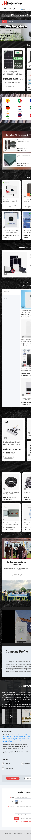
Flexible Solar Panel (16, 738)
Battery (14, 736)
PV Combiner (19, 736)
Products (12, 22)
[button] (30, 38)
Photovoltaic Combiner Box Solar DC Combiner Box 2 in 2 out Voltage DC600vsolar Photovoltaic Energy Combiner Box (10, 523)
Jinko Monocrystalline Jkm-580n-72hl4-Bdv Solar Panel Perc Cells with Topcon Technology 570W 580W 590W (13, 72)
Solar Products (15, 735)
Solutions (27, 22)
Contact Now (8, 86)
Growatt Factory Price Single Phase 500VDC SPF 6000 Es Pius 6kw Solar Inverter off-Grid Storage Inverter (11, 200)
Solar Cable (27, 736)
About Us (19, 22)
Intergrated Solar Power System (15, 740)
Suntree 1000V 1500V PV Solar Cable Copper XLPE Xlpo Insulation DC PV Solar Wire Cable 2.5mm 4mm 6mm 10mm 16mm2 (11, 493)
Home (4, 22)
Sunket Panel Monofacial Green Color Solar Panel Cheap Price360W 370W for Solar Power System (23, 156)
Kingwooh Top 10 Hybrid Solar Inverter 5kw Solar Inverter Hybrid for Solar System (10, 231)
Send (16, 818)
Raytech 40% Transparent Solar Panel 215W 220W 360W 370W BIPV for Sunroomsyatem (23, 140)
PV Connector (6, 738)
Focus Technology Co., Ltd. (21, 833)
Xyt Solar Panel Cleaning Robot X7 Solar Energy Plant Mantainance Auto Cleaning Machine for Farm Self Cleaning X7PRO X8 (13, 443)
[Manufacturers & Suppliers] (12, 3)
